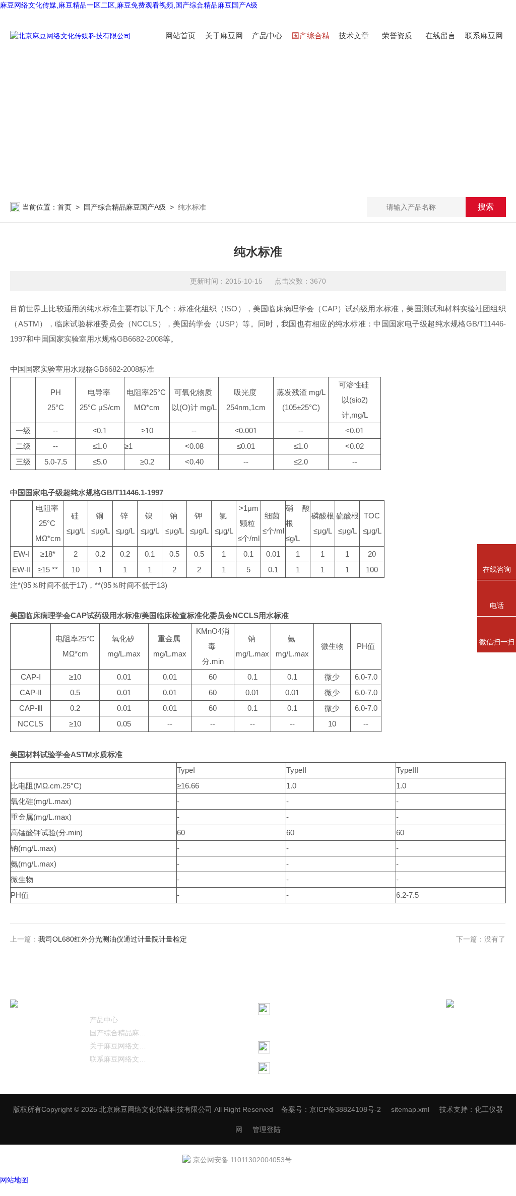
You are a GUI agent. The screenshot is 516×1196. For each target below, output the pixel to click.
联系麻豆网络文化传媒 (120, 1059)
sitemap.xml (410, 1109)
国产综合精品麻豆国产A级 (125, 207)
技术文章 (354, 35)
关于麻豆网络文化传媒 (120, 1046)
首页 (64, 207)
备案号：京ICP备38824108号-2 (331, 1109)
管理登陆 (266, 1129)
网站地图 (14, 1180)
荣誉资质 (397, 35)
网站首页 (180, 35)
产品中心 (267, 35)
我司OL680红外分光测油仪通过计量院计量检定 (112, 939)
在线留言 (440, 35)
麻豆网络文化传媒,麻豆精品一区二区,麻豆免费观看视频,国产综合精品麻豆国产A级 (128, 5)
